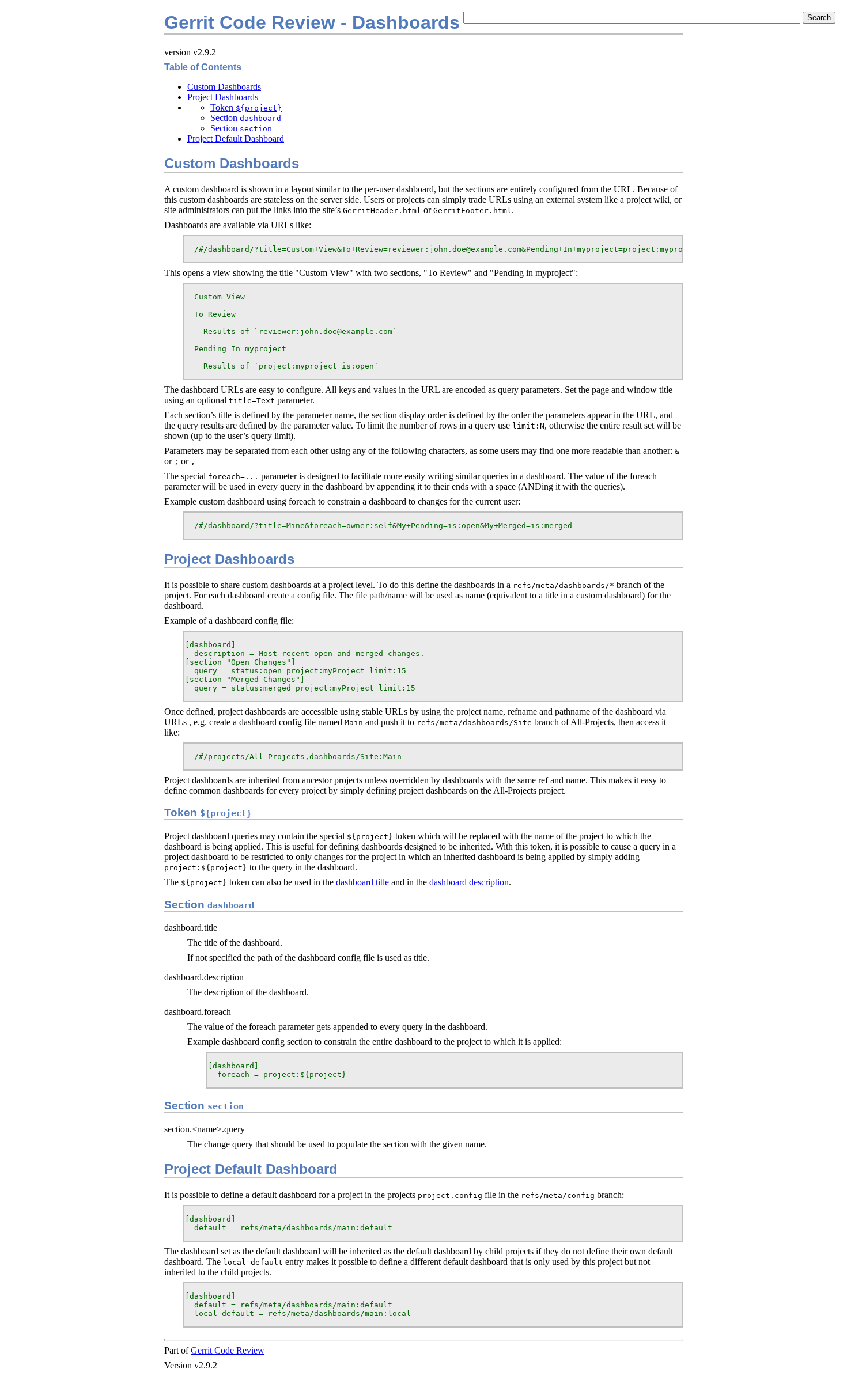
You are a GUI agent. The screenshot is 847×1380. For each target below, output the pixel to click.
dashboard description (469, 882)
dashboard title (362, 882)
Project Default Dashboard (235, 138)
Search (819, 17)
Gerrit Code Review (227, 1350)
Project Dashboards (222, 97)
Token (246, 107)
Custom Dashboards (224, 87)
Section (245, 118)
